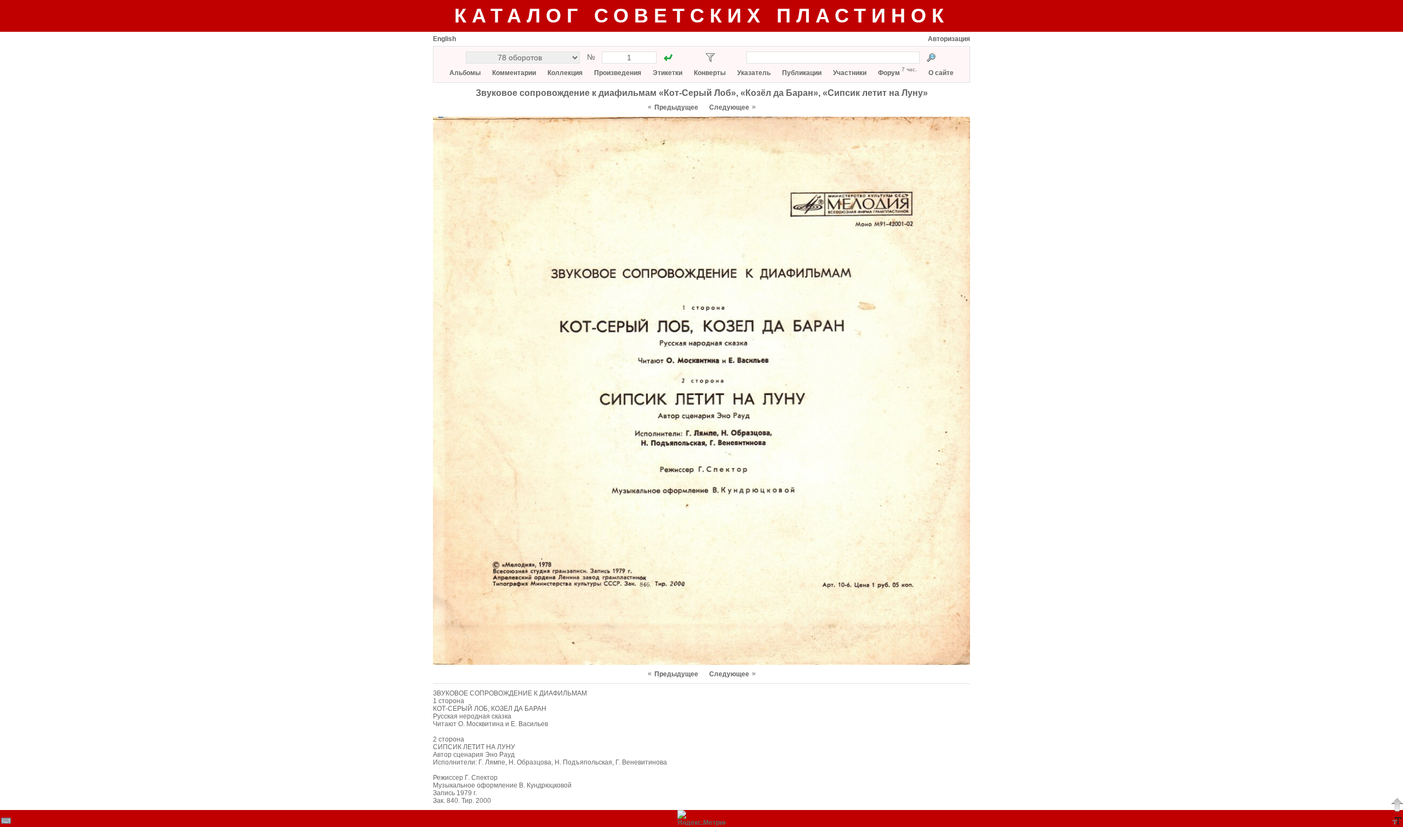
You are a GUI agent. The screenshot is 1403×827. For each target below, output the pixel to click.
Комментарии (514, 73)
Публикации (802, 73)
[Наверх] (1397, 804)
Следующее (729, 107)
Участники (849, 73)
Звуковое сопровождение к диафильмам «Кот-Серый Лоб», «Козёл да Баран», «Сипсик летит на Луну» (702, 93)
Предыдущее (676, 107)
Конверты (710, 73)
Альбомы (465, 73)
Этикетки (667, 73)
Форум (889, 73)
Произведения (617, 73)
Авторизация (949, 39)
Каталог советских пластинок (701, 15)
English (444, 39)
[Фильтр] (710, 58)
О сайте (941, 73)
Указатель (754, 73)
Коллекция (565, 73)
